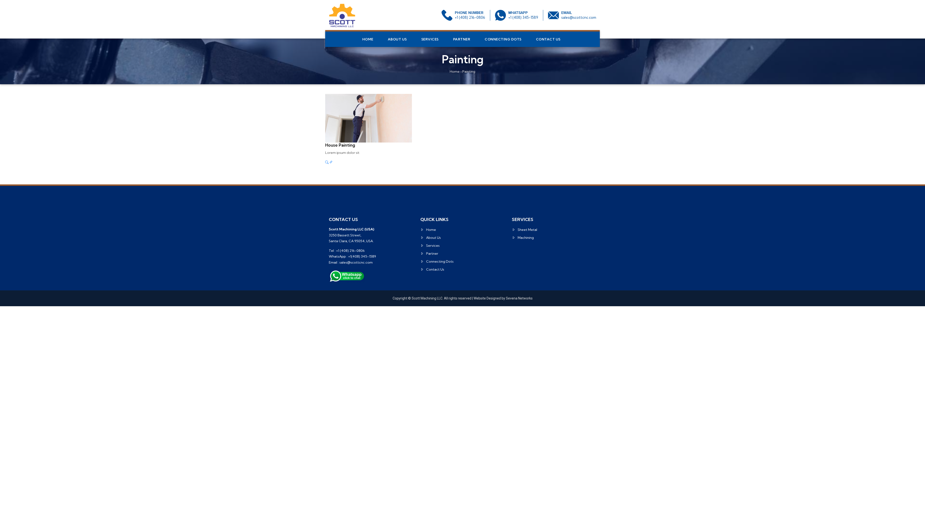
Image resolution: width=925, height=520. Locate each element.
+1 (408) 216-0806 (470, 17)
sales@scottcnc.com (578, 17)
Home (367, 39)
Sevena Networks (519, 298)
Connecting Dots (503, 39)
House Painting (340, 145)
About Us (397, 39)
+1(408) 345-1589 (362, 256)
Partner (461, 39)
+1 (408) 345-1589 (523, 17)
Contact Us (548, 39)
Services (430, 39)
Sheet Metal (527, 230)
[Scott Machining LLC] (342, 15)
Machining (526, 237)
